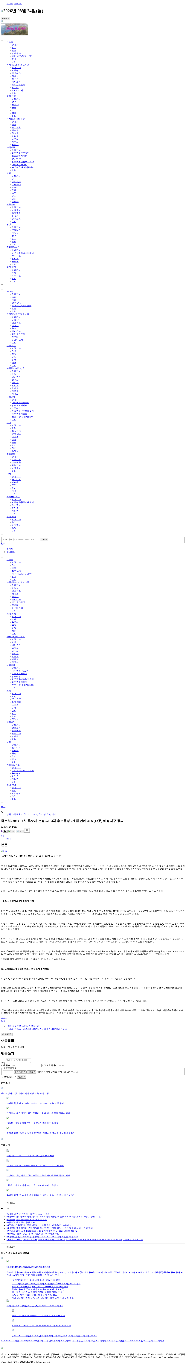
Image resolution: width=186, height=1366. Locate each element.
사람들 (15, 233)
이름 (5, 1065)
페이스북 (16, 82)
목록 (3, 1021)
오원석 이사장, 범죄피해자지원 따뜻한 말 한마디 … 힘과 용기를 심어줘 (42, 1231)
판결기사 (16, 216)
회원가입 (18, 3)
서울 (14, 124)
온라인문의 (65, 1341)
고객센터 (85, 1341)
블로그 (15, 79)
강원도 (15, 139)
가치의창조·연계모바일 (18, 65)
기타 (14, 62)
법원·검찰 (16, 53)
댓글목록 (8, 1034)
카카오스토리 (18, 85)
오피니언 (16, 230)
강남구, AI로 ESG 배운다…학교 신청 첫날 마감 (34, 1295)
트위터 (15, 87)
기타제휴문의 (106, 1341)
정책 (14, 102)
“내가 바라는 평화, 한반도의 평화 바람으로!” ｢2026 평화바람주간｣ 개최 (46, 1283)
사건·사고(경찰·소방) (22, 56)
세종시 (15, 144)
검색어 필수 (9, 539)
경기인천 (16, 127)
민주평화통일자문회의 (23, 253)
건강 (14, 179)
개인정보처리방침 (19, 1341)
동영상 (15, 201)
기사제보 (76, 1341)
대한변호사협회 (19, 164)
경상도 (15, 133)
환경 (14, 59)
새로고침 (31, 1072)
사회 (14, 50)
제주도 (15, 142)
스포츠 (15, 187)
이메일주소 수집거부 (38, 1341)
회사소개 (148, 1341)
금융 (14, 107)
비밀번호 (49, 1065)
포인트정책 (54, 1341)
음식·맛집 (16, 181)
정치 (14, 47)
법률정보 (11, 204)
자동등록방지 (10, 1068)
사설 (14, 241)
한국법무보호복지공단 (23, 161)
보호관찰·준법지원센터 (23, 167)
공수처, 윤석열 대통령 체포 (21, 1222)
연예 (14, 190)
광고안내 (94, 1341)
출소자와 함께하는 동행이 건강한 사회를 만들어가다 (37, 1292)
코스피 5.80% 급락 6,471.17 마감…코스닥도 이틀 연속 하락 (40, 1286)
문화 (9, 173)
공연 (14, 193)
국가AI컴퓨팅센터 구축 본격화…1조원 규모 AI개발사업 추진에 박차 (40, 1225)
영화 (14, 199)
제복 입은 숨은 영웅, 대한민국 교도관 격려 (28, 1214)
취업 (14, 273)
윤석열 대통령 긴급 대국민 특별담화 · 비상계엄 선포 (33, 1234)
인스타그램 (17, 90)
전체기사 (16, 45)
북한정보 (16, 256)
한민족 (15, 258)
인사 (14, 238)
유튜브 (15, 76)
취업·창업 (11, 267)
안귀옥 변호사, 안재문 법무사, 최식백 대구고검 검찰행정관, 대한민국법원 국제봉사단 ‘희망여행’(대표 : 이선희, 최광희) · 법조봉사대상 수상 (75, 1239)
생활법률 (16, 213)
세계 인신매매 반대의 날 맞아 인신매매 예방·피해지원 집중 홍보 (43, 1298)
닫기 (3, 544)
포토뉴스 (16, 73)
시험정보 (16, 276)
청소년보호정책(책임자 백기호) (128, 1341)
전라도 (15, 136)
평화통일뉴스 (13, 247)
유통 (14, 113)
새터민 (15, 261)
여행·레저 (16, 184)
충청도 (15, 130)
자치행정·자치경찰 (16, 119)
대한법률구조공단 (20, 153)
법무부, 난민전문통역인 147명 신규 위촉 (27, 1219)
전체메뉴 (5, 18)
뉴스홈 (10, 42)
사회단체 (11, 147)
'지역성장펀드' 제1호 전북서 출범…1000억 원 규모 (36, 1280)
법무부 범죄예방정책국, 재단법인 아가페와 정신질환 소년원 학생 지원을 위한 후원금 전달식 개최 (54, 1217)
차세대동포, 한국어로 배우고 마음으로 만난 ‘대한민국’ (38, 1289)
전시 (14, 196)
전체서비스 (158, 1341)
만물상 (15, 70)
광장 (9, 224)
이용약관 (5, 1341)
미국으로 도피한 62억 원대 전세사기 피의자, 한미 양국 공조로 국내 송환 (42, 1237)
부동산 (15, 104)
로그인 (10, 3)
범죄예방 (16, 159)
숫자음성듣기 (20, 1072)
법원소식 (16, 219)
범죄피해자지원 (19, 156)
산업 (14, 110)
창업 (14, 278)
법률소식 (16, 210)
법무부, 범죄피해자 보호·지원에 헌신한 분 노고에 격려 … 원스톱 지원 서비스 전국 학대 (50, 1228)
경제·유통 (11, 96)
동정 (14, 236)
